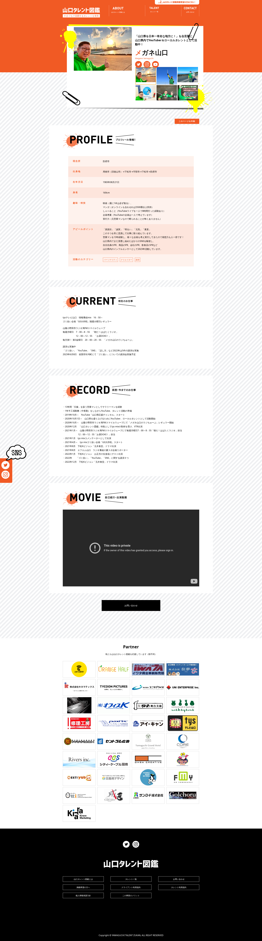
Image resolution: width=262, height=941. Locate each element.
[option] (103, 49)
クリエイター (126, 259)
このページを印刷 (187, 121)
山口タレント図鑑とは (83, 879)
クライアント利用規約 (131, 887)
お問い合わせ (131, 605)
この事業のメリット (131, 895)
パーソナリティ (110, 259)
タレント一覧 (131, 879)
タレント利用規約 (178, 887)
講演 (137, 259)
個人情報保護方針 (83, 895)
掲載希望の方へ (83, 887)
